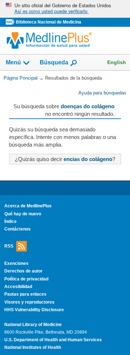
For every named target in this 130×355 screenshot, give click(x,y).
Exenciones (16, 263)
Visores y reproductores (29, 302)
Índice (10, 221)
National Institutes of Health (32, 347)
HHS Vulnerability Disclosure (34, 309)
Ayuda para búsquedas (102, 93)
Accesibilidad (18, 286)
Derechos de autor (23, 271)
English (116, 62)
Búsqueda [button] (54, 63)
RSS (8, 245)
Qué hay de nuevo (22, 213)
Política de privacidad (26, 279)
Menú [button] (13, 63)
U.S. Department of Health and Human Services (53, 339)
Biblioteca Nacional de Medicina (48, 22)
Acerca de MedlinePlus (28, 205)
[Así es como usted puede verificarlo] (65, 9)
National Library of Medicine (33, 324)
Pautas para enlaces (25, 294)
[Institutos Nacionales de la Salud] (11, 22)
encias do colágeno (88, 159)
